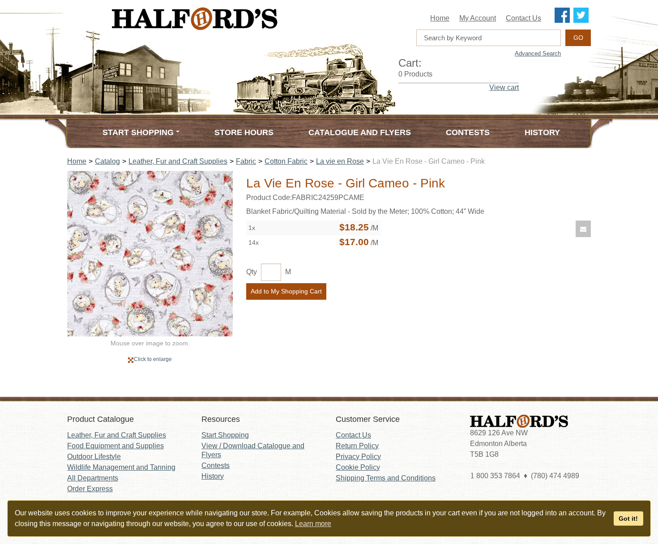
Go (578, 37)
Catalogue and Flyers (359, 132)
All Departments (92, 478)
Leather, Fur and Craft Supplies (177, 161)
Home (439, 18)
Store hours (243, 132)
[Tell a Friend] (583, 229)
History (542, 132)
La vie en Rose (340, 161)
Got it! (628, 518)
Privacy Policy (358, 456)
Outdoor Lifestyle (94, 456)
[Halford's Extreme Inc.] (239, 18)
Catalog (107, 161)
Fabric (246, 161)
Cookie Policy (358, 467)
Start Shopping (225, 435)
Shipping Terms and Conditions (386, 478)
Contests (468, 132)
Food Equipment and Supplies (115, 446)
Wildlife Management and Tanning (121, 467)
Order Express (90, 489)
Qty (251, 272)
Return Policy (357, 446)
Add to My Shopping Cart (286, 291)
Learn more (313, 523)
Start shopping (138, 132)
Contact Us (523, 18)
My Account (477, 18)
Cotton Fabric (286, 161)
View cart (504, 87)
